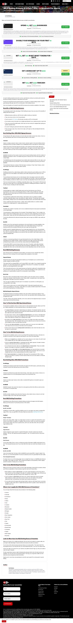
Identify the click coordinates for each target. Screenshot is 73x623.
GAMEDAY (65, 70)
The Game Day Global (42, 587)
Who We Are (40, 589)
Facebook (56, 591)
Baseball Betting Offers (55, 103)
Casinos (38, 4)
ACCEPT (4, 621)
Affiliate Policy (41, 592)
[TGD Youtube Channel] (51, 1)
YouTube (55, 588)
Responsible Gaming (37, 28)
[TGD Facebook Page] (53, 1)
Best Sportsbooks (30, 4)
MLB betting (15, 119)
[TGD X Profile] (55, 1)
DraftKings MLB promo (38, 412)
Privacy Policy (41, 591)
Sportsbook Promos (19, 4)
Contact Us (40, 595)
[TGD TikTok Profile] (59, 1)
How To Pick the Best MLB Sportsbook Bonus (60, 104)
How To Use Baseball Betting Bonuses (58, 106)
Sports (11, 4)
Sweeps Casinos (45, 4)
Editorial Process (41, 594)
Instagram (56, 586)
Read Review (29, 28)
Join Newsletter (8, 603)
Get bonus (65, 26)
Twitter (55, 590)
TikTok (55, 593)
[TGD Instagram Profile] (57, 1)
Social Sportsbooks (66, 4)
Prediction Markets (55, 4)
